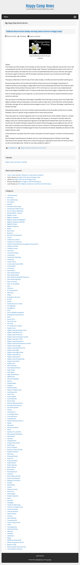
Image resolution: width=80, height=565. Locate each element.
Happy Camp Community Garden (17, 337)
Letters (9, 410)
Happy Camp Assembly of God (16, 330)
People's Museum (12, 452)
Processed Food (12, 460)
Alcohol (9, 204)
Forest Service (11, 321)
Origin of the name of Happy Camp (29, 177)
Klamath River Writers (14, 405)
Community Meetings (14, 257)
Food (8, 317)
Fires (8, 310)
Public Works (11, 467)
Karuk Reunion (12, 399)
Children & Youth (12, 246)
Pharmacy (10, 454)
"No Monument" (12, 195)
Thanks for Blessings (13, 505)
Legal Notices (40, 555)
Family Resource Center (15, 304)
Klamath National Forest (15, 403)
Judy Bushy (23, 36)
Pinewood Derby (12, 456)
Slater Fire (10, 491)
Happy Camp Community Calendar (16, 162)
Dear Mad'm (11, 270)
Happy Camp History (14, 354)
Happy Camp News (40, 5)
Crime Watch (11, 266)
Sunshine (10, 500)
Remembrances (12, 472)
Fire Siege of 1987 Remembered (30, 181)
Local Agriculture (12, 414)
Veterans (10, 531)
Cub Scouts (10, 268)
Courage (48, 559)
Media (9, 423)
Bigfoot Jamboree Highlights (16, 220)
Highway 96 (11, 376)
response (10, 474)
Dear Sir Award (12, 281)
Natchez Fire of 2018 (14, 432)
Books (9, 228)
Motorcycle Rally (12, 427)
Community (11, 255)
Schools (9, 483)
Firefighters (11, 308)
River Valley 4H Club (13, 476)
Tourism (9, 516)
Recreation (10, 469)
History (9, 381)
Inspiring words (12, 392)
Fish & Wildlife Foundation (15, 312)
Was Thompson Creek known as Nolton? (31, 175)
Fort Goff (10, 323)
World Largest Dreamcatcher (16, 547)
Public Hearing (12, 465)
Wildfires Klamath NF (14, 540)
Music (9, 429)
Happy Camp (11, 328)
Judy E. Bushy (11, 175)
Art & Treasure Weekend (15, 211)
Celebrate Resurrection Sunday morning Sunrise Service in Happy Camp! (34, 31)
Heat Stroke (11, 370)
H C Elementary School (14, 326)
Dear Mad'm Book (13, 275)
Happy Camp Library (13, 357)
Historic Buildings (13, 379)
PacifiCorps (11, 445)
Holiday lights (11, 383)
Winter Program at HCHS (15, 542)
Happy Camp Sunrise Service (29, 148)
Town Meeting (11, 518)
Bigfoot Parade (12, 224)
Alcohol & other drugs (14, 206)
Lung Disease (11, 418)
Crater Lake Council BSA (15, 264)
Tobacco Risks (11, 513)
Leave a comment (35, 36)
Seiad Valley (11, 485)
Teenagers (10, 502)
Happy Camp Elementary (15, 341)
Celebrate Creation (13, 239)
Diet (8, 286)
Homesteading (12, 387)
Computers (10, 259)
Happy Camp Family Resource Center (19, 343)
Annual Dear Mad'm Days (15, 208)
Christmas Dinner (13, 253)
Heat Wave (10, 372)
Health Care (11, 363)
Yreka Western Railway (14, 549)
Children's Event (12, 248)
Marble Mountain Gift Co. (15, 421)
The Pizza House (12, 509)
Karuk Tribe (11, 401)
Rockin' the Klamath (13, 478)
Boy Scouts (10, 231)
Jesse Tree (10, 394)
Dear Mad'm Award (13, 273)
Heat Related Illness (13, 368)
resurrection (42, 148)
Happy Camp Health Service (16, 348)
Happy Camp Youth (13, 361)
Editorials (10, 292)
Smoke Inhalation (12, 496)
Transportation (12, 520)
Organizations (11, 440)
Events (9, 299)
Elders (9, 295)
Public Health (11, 463)
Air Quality (10, 202)
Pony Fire (10, 458)
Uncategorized (12, 148)
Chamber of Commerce (14, 242)
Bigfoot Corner (12, 215)
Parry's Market (12, 447)
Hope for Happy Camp (14, 390)
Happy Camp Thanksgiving (15, 359)
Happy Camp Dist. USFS (14, 339)
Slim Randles (11, 494)
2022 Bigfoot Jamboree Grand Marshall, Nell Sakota (34, 184)
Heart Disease (11, 365)
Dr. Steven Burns (12, 290)
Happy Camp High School (15, 352)
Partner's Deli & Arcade (14, 449)
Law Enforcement (12, 407)
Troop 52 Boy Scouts (13, 522)
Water (9, 538)
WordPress (39, 559)
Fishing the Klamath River (15, 315)
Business (10, 233)
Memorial (10, 425)
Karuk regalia (11, 396)
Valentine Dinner (12, 529)
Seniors (9, 487)
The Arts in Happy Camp (15, 507)
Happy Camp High (13, 350)
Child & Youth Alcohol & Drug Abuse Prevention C (23, 244)
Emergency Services (13, 297)
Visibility (10, 533)
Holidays (10, 385)
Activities (10, 197)
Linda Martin (11, 412)
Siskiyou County (12, 489)
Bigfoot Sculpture (12, 226)
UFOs (9, 525)
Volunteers (10, 536)
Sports (9, 498)
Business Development (14, 235)
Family (9, 301)
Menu (6, 17)
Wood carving (11, 544)
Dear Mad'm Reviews (14, 279)
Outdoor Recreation (13, 443)
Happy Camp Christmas (14, 334)
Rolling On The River (13, 480)
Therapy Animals (12, 511)
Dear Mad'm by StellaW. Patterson (18, 277)
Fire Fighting (11, 306)
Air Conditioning (12, 200)
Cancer (9, 237)
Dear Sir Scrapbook (13, 284)
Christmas (10, 250)
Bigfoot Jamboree (13, 217)
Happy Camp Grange (13, 345)
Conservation (11, 262)
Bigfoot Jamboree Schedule (16, 222)
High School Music (13, 374)
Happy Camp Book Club (14, 332)
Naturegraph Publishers (15, 434)
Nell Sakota (11, 436)
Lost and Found (12, 416)
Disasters (10, 288)
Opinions (10, 438)
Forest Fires (11, 319)
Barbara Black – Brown (14, 213)
